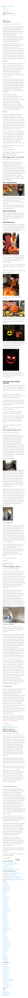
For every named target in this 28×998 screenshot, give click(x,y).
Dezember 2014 (6, 943)
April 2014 (5, 956)
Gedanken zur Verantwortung (9, 863)
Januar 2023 (5, 883)
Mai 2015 (5, 935)
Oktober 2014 (6, 946)
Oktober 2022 (6, 884)
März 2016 (5, 920)
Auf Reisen (5, 966)
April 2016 (5, 918)
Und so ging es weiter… (12, 566)
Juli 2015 (5, 931)
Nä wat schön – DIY (7, 975)
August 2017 (5, 901)
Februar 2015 (6, 940)
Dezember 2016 (6, 907)
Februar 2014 (6, 959)
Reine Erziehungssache (15, 24)
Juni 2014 (5, 952)
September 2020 (6, 891)
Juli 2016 (5, 914)
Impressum (5, 9)
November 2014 (6, 944)
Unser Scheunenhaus (15, 159)
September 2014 (6, 948)
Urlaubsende (6, 866)
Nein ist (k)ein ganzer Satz (9, 864)
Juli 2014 (5, 951)
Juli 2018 (5, 894)
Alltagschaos (5, 964)
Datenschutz (5, 11)
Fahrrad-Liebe (6, 969)
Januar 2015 (5, 941)
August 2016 (5, 912)
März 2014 (5, 957)
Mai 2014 (5, 954)
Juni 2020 (5, 893)
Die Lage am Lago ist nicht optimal (10, 869)
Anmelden (5, 990)
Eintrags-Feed (6, 992)
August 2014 (5, 949)
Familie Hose (6, 971)
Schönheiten (5, 982)
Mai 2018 (5, 896)
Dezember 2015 (6, 925)
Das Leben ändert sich (12, 430)
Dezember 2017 (6, 897)
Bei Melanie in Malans (8, 868)
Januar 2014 (5, 961)
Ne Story (5, 977)
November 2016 (6, 909)
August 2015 (5, 930)
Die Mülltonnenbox (15, 873)
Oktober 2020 (6, 889)
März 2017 (5, 902)
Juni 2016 (5, 915)
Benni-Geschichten (7, 967)
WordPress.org (6, 995)
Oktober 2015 (6, 927)
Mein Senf (5, 974)
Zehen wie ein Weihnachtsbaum (10, 730)
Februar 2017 (6, 904)
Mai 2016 (5, 917)
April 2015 (5, 936)
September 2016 (6, 910)
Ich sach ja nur (6, 972)
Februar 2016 (6, 922)
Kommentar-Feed (7, 994)
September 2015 (6, 928)
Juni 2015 (5, 933)
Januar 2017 (5, 905)
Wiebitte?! (7, 21)
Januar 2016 (5, 923)
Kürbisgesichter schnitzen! (13, 157)
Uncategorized (6, 984)
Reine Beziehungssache (8, 979)
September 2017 (6, 899)
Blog (4, 8)
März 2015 (5, 938)
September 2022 (6, 886)
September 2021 (6, 888)
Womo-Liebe (5, 987)
